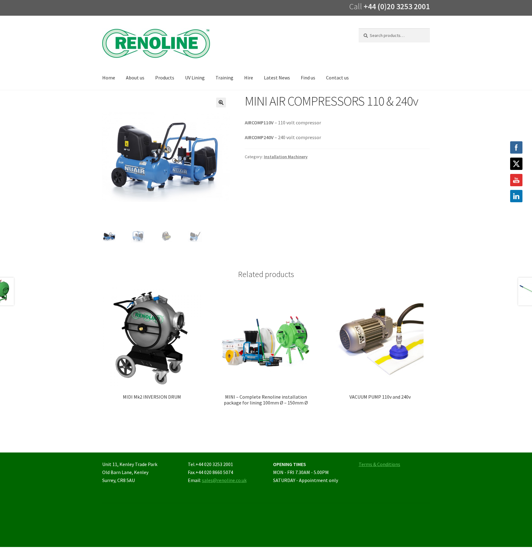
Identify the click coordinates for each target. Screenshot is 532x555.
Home (108, 77)
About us (135, 77)
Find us (308, 77)
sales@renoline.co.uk (224, 480)
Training (224, 77)
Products (164, 77)
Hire (248, 77)
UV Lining (195, 77)
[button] (221, 102)
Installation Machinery (286, 156)
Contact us (337, 77)
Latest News (277, 77)
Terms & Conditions (379, 464)
